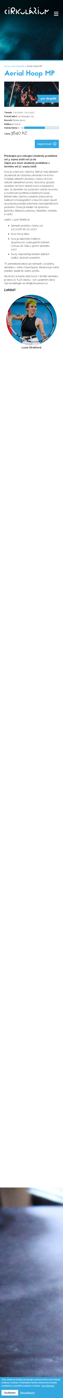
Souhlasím (10, 1392)
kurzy (7, 66)
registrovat (44, 144)
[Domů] (26, 16)
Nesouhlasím (27, 1392)
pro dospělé (18, 66)
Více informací (47, 1386)
